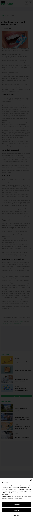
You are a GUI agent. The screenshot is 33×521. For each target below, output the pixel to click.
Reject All (16, 510)
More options (16, 515)
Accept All (16, 504)
